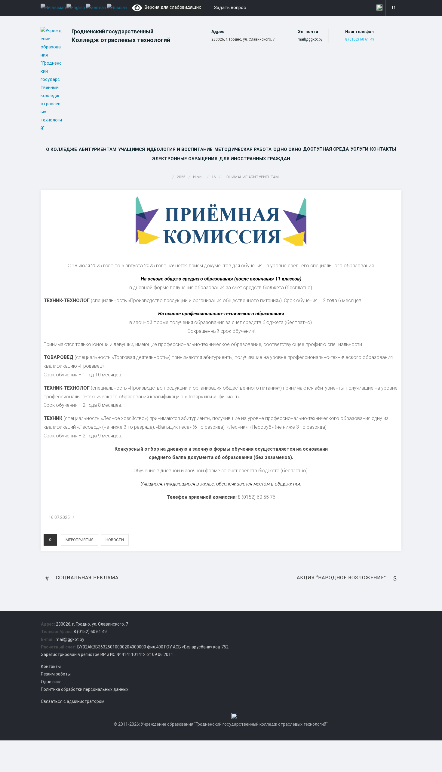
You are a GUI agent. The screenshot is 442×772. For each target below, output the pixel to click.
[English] (76, 7)
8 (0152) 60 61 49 (359, 39)
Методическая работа (243, 149)
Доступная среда (326, 149)
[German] (96, 7)
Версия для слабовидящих (171, 7)
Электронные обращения (184, 158)
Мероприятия (80, 540)
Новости (115, 540)
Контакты (383, 149)
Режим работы (56, 674)
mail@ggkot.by (310, 39)
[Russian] (117, 7)
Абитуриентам (97, 149)
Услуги (359, 149)
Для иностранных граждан (254, 158)
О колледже (61, 149)
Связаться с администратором (72, 701)
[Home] (168, 177)
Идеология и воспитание (180, 149)
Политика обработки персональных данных (84, 689)
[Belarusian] (53, 7)
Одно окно (287, 149)
